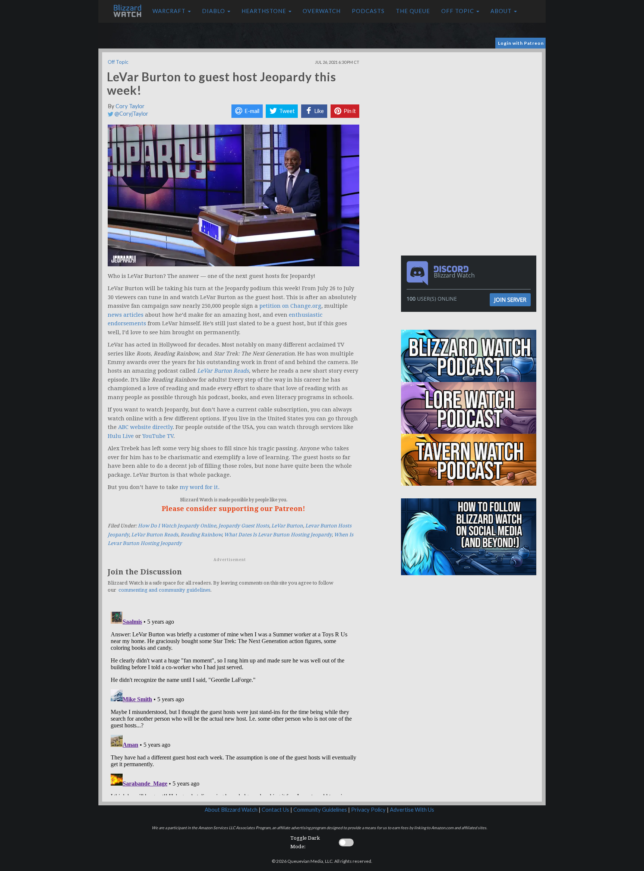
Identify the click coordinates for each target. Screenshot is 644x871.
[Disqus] (233, 702)
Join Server (510, 299)
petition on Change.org (290, 306)
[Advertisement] (470, 104)
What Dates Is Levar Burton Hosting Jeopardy (278, 535)
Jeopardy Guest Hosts (243, 526)
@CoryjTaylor (130, 113)
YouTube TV (157, 436)
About (501, 11)
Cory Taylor (130, 106)
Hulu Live (121, 436)
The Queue (413, 11)
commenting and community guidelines (164, 590)
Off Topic (458, 11)
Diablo (214, 11)
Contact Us (275, 809)
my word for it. (200, 487)
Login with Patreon (521, 43)
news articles (125, 314)
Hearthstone (265, 11)
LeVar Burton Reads (223, 370)
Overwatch (322, 11)
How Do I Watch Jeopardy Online (177, 526)
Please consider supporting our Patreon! (233, 509)
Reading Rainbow (201, 535)
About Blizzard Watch (231, 809)
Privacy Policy (368, 809)
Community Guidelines (320, 809)
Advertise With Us (412, 809)
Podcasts (368, 11)
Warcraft (169, 11)
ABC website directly (145, 427)
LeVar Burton (287, 526)
